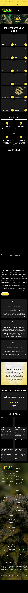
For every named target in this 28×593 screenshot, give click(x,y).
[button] (2, 19)
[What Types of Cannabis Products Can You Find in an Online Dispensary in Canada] (21, 443)
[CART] (18, 10)
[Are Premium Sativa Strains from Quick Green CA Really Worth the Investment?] (7, 422)
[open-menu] (24, 10)
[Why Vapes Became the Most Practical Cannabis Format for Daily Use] (7, 443)
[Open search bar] (22, 10)
